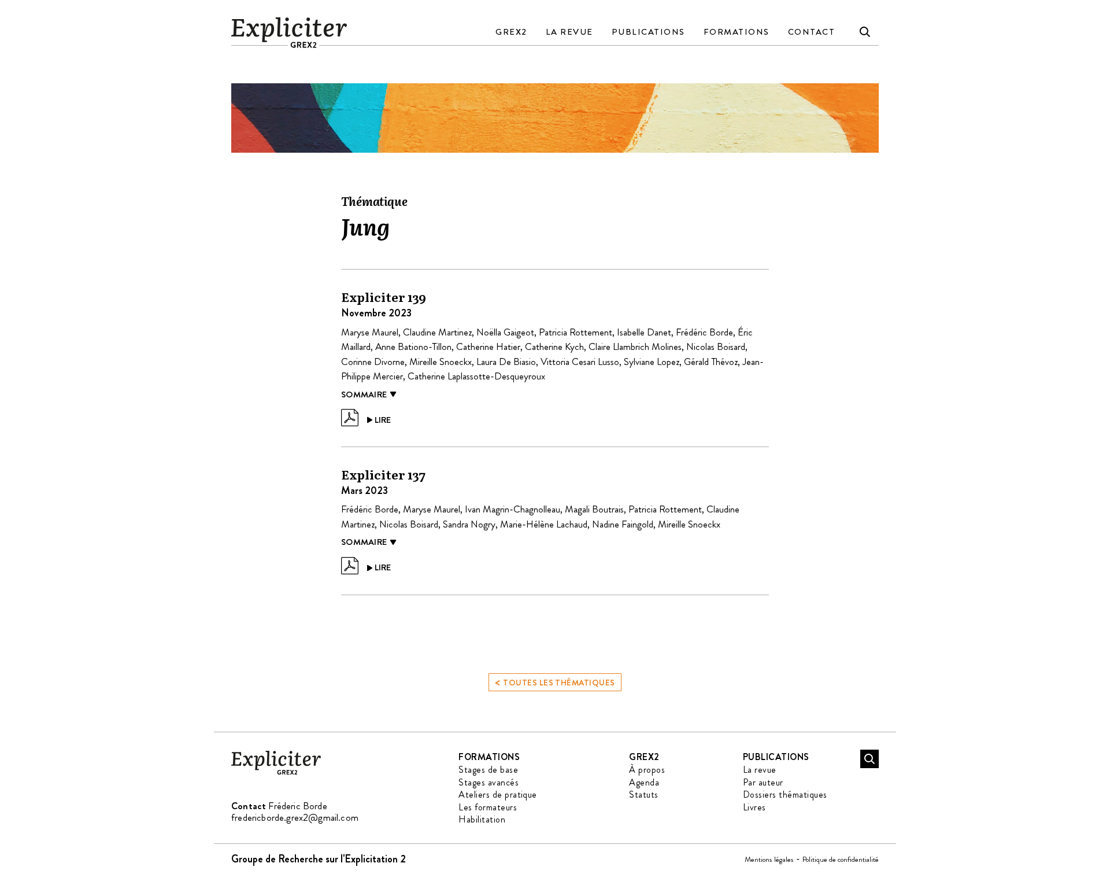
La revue (569, 31)
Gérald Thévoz (711, 361)
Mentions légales (769, 859)
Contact (811, 31)
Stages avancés (488, 782)
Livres (754, 807)
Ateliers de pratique (497, 794)
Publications (648, 31)
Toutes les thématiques (555, 681)
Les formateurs (487, 807)
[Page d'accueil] (276, 772)
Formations (736, 31)
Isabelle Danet (644, 332)
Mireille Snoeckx (440, 361)
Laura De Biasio (506, 361)
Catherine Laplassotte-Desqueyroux (476, 376)
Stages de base (488, 769)
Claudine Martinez (437, 332)
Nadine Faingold (622, 524)
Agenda (644, 782)
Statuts (643, 794)
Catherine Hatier (488, 346)
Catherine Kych (554, 346)
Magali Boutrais (594, 509)
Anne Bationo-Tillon (413, 346)
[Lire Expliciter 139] (366, 417)
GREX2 (511, 31)
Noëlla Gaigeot (505, 332)
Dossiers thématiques (785, 794)
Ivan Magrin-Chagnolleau (512, 509)
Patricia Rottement (575, 332)
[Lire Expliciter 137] (366, 565)
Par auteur (763, 782)
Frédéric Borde (704, 332)
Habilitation (481, 819)
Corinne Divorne (373, 361)
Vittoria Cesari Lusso (580, 361)
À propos (647, 769)
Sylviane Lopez (651, 361)
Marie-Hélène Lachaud (543, 524)
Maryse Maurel (369, 332)
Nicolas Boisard (715, 346)
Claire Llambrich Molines (635, 346)
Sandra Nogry (469, 524)
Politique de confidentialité (840, 859)
